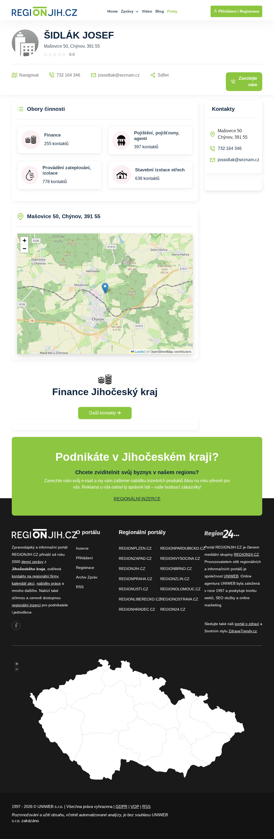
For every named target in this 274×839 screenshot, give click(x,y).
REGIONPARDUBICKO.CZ (182, 548)
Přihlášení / (228, 11)
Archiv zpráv (86, 577)
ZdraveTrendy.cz (243, 631)
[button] (105, 288)
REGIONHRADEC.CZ (137, 609)
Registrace (249, 11)
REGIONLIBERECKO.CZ (140, 599)
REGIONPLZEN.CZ (135, 548)
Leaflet (139, 351)
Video (147, 11)
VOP (135, 806)
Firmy (172, 11)
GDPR (121, 806)
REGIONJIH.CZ (132, 568)
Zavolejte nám (248, 81)
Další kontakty (103, 413)
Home (112, 11)
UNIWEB (231, 576)
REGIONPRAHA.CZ (135, 579)
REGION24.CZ (172, 609)
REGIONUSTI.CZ (133, 589)
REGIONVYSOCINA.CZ (180, 558)
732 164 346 (230, 148)
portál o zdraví (247, 624)
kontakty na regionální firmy (35, 576)
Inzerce (82, 548)
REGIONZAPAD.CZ (135, 558)
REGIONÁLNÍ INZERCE (137, 499)
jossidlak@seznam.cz (238, 159)
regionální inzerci (26, 605)
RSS (79, 587)
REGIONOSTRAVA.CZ (179, 599)
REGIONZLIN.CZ (174, 579)
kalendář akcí (23, 583)
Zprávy (128, 11)
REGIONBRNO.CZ (176, 568)
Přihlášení (84, 558)
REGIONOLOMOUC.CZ (180, 589)
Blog (159, 11)
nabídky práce (49, 583)
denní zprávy (32, 562)
